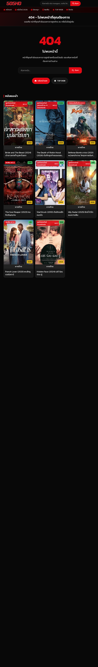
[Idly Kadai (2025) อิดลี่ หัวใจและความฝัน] (81, 182)
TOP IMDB (59, 9)
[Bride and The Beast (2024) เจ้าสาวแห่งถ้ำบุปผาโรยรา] (18, 123)
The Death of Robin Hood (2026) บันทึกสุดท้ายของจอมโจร (49, 154)
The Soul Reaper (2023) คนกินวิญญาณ (17, 213)
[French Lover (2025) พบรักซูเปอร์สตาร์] (18, 242)
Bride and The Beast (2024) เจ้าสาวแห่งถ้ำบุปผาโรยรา (18, 154)
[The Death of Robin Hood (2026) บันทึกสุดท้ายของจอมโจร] (50, 123)
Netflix (46, 9)
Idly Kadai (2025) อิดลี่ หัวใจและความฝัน (80, 213)
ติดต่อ (70, 9)
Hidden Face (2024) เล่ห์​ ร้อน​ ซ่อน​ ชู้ (50, 273)
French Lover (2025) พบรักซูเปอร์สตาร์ (17, 273)
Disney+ (36, 9)
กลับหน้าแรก (42, 80)
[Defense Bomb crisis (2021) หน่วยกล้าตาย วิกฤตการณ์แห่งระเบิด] (81, 123)
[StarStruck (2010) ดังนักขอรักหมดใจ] (50, 182)
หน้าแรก (9, 9)
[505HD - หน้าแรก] (13, 3)
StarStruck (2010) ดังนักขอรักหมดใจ (50, 213)
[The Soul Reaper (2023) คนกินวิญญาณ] (18, 182)
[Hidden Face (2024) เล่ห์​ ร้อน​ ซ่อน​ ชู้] (50, 242)
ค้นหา (77, 3)
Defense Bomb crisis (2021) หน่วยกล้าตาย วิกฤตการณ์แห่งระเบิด (81, 154)
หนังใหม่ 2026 (22, 9)
